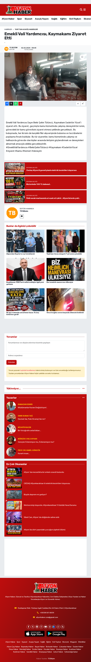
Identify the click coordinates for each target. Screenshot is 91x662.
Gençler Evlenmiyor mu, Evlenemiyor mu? (36, 442)
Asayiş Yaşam (41, 19)
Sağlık (54, 19)
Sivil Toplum (75, 19)
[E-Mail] (22, 216)
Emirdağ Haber (25, 649)
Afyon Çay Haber (13, 647)
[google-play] (56, 634)
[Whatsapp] (58, 627)
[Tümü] (83, 389)
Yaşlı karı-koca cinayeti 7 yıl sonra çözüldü (64, 254)
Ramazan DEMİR (25, 404)
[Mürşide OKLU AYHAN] (11, 440)
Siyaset (28, 19)
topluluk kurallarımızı (28, 370)
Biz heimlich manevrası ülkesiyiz (60, 282)
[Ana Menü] (84, 10)
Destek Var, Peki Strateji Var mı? (32, 419)
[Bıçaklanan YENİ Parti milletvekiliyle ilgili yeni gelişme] (25, 269)
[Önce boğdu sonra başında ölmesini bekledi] (66, 300)
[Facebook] (28, 627)
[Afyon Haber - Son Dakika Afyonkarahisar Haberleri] (18, 9)
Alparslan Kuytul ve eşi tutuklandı (20, 254)
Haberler (8, 29)
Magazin (73, 642)
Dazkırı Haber (78, 647)
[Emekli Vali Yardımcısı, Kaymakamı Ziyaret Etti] (45, 77)
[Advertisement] (45, 557)
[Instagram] (41, 627)
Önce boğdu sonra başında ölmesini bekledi (65, 312)
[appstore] (34, 634)
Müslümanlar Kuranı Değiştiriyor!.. (32, 408)
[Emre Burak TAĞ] (11, 417)
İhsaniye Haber (62, 649)
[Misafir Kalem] (11, 429)
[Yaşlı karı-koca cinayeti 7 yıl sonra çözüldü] (66, 241)
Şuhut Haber (58, 652)
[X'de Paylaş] (11, 104)
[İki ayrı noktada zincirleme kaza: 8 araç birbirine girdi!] (25, 300)
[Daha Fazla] (20, 104)
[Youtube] (46, 627)
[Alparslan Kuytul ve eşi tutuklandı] (25, 241)
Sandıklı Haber (32, 652)
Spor (19, 19)
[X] (33, 627)
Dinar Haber (13, 649)
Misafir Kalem (24, 427)
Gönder (11, 362)
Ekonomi (65, 642)
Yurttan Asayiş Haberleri (26, 29)
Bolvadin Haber (52, 647)
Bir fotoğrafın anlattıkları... (29, 431)
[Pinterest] (37, 627)
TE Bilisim (24, 211)
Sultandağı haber (71, 652)
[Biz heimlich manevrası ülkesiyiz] (66, 269)
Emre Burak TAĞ (25, 416)
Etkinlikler (82, 642)
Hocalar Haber (49, 649)
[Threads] (50, 627)
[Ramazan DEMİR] (11, 406)
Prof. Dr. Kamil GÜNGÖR (29, 450)
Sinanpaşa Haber (45, 652)
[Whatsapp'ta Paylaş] (16, 104)
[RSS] (63, 627)
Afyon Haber (8, 19)
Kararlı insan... (24, 454)
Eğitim (63, 19)
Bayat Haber (40, 647)
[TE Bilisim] (12, 213)
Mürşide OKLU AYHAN (27, 439)
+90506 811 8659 (47, 613)
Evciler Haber (37, 649)
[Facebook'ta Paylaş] (7, 104)
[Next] (54, 627)
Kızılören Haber (19, 652)
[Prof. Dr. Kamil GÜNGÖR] (11, 452)
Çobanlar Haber (65, 647)
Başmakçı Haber (27, 647)
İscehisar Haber (75, 649)
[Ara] (81, 10)
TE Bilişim (51, 659)
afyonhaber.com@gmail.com (47, 617)
